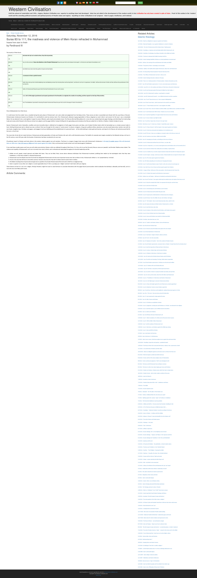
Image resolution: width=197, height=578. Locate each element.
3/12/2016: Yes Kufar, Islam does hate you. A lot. (148, 219)
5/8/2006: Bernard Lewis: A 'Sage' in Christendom (148, 561)
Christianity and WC (92, 24)
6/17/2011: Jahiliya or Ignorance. (145, 428)
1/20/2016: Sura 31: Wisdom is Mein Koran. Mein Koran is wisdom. (152, 253)
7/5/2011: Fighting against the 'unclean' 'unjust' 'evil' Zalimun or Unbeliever (154, 397)
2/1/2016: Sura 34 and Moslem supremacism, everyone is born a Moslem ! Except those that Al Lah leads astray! (162, 244)
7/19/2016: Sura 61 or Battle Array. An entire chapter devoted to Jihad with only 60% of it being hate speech (161, 151)
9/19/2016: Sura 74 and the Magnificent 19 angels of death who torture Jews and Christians (158, 114)
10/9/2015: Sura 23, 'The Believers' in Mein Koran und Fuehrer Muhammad (154, 278)
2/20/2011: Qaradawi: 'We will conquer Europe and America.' (151, 496)
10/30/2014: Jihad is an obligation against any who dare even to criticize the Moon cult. (157, 351)
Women (143, 28)
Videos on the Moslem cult (125, 28)
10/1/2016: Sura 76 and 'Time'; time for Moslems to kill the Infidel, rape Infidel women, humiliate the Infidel (161, 108)
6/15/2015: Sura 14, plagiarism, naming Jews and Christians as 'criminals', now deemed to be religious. (160, 305)
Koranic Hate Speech (54, 28)
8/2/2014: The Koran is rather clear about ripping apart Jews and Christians (154, 367)
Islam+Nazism (22, 28)
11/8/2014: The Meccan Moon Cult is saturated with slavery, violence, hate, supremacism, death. (159, 345)
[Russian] (97, 2)
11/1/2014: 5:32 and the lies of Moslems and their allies (150, 348)
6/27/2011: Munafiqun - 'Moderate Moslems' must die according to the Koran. (155, 410)
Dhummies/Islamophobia (149, 24)
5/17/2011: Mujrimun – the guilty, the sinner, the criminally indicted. (153, 453)
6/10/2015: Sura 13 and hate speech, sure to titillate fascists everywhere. (154, 308)
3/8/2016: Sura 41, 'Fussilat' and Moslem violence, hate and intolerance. (153, 222)
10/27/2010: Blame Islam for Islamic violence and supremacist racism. (153, 517)
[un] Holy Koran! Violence (44, 24)
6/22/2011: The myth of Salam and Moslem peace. (149, 419)
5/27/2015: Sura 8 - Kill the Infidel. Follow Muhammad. (150, 321)
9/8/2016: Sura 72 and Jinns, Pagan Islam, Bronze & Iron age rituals (152, 121)
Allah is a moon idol (56, 24)
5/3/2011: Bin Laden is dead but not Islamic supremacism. (150, 471)
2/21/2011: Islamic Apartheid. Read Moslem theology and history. (152, 493)
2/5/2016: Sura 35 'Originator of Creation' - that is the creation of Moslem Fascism (155, 241)
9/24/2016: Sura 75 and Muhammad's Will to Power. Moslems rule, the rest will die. (156, 111)
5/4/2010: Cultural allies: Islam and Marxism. (147, 536)
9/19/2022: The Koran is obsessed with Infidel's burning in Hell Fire (152, 56)
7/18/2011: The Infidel (143, 385)
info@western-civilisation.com (111, 572)
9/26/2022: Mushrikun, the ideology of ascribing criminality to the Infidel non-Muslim (156, 53)
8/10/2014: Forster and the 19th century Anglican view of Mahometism (153, 357)
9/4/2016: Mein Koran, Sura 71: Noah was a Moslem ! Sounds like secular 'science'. (156, 124)
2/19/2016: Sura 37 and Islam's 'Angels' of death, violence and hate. (152, 234)
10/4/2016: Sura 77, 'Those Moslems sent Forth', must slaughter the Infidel (154, 105)
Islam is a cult (14, 28)
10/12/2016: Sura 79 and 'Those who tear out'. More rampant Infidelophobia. (155, 99)
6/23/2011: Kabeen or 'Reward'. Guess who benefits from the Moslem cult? (154, 416)
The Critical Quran (106, 28)
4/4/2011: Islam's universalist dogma (146, 477)
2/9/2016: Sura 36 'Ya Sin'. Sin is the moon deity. (148, 238)
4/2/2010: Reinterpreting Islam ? (145, 539)
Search (140, 2)
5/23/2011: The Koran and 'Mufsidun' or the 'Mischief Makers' (151, 447)
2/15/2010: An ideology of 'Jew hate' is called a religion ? (150, 545)
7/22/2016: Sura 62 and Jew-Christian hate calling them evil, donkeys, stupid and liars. (156, 148)
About (15, 21)
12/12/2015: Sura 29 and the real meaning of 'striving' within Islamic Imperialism (155, 259)
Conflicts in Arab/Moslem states (120, 24)
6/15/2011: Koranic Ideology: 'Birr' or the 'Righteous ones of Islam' (152, 431)
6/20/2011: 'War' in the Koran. (144, 425)
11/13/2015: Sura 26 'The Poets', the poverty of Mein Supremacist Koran (153, 268)
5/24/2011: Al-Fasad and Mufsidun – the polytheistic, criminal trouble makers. (155, 444)
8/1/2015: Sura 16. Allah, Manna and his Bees (148, 299)
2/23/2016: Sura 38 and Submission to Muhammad (149, 231)
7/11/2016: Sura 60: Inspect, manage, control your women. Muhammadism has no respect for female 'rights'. (161, 154)
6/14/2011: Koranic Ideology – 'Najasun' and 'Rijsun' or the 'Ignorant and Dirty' (155, 434)
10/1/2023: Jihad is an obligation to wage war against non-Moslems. (152, 41)
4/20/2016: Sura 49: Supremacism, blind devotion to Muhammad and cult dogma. (155, 194)
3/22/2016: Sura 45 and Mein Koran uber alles (148, 207)
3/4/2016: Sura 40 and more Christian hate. (147, 225)
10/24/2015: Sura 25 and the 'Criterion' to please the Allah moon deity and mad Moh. (156, 271)
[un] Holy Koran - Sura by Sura (17, 24)
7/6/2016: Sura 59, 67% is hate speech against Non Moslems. (151, 158)
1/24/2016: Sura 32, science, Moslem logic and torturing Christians (152, 250)
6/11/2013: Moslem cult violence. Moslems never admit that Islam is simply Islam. (155, 370)
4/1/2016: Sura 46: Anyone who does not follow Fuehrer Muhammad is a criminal (155, 204)
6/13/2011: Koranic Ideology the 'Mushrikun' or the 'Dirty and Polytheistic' (154, 437)
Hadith (176, 24)
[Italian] (87, 2)
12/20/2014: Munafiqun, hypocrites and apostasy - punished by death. (153, 342)
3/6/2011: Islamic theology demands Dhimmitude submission (151, 484)
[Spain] (83, 2)
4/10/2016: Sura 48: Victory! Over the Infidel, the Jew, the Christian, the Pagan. (155, 198)
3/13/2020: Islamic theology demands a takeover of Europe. (151, 78)
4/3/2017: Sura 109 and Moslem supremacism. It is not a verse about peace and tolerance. (157, 84)
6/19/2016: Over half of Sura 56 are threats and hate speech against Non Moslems (156, 167)
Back (8, 33)
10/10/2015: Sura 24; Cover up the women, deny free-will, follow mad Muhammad (156, 274)
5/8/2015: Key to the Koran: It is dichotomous (148, 336)
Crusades (131, 24)
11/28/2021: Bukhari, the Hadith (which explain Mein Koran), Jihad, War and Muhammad (157, 68)
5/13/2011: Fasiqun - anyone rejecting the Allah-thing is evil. (151, 459)
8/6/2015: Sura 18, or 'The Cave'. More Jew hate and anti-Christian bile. (153, 293)
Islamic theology (39, 28)
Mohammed (81, 28)
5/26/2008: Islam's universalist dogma (146, 551)
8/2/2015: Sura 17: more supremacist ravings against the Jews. (151, 296)
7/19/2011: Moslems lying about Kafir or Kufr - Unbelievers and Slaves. (153, 382)
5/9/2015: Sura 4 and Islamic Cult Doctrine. (147, 333)
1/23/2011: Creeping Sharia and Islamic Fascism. (148, 508)
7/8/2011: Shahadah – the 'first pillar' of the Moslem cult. (150, 391)
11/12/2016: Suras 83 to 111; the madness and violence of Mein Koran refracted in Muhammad (158, 87)
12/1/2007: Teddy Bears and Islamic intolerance (148, 557)
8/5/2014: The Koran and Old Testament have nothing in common (152, 364)
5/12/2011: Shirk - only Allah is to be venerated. (148, 462)
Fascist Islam (159, 24)
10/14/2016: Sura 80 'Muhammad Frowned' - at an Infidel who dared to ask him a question (157, 96)
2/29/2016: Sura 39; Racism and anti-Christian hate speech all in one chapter (154, 228)
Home (10, 21)
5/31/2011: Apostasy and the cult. (145, 441)
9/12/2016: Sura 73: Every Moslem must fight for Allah (150, 118)
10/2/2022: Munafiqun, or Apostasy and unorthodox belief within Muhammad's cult (156, 50)
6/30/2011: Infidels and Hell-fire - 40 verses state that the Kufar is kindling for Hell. (155, 404)
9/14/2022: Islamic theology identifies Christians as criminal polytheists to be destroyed (156, 59)
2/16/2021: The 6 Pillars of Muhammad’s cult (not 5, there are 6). (152, 74)
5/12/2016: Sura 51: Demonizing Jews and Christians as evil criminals (153, 188)
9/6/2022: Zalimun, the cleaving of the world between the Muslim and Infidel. (155, 62)
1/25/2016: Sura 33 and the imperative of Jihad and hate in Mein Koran (153, 247)
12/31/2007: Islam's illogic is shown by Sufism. (148, 554)
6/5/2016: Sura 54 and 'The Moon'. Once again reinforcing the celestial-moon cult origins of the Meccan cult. (161, 179)
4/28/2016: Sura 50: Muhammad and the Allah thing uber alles (151, 191)
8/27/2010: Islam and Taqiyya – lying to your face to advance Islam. (152, 524)
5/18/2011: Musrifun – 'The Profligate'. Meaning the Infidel (151, 450)
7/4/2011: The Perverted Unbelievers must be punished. (150, 401)
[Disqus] (68, 194)
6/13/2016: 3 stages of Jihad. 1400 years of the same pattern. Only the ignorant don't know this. (158, 170)
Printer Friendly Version (17, 33)
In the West (182, 24)
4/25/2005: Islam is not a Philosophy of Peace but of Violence (151, 567)
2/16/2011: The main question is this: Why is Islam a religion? (151, 499)
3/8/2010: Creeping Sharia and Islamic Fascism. (148, 542)
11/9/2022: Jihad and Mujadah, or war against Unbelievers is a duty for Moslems (155, 44)
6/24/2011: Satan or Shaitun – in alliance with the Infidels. (150, 413)
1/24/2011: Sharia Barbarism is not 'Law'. (147, 505)
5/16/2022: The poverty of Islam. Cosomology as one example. (151, 65)
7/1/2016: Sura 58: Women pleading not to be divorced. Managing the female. (155, 161)
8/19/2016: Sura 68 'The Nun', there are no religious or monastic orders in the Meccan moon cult (159, 133)
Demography (138, 24)
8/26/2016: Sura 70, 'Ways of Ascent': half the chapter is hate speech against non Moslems (157, 127)
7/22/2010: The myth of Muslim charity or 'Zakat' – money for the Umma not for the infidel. (158, 530)
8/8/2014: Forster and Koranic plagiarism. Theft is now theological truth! (153, 361)
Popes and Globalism (90, 28)
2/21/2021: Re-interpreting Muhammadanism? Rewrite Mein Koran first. (154, 71)
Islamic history (30, 28)
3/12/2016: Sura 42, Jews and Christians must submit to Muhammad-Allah (154, 216)
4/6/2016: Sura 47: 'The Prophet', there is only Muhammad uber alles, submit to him (156, 201)
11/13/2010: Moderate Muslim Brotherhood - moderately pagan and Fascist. (154, 514)
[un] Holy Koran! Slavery (31, 24)
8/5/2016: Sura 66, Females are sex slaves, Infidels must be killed (152, 136)
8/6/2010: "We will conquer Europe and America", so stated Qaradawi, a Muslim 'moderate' (158, 527)
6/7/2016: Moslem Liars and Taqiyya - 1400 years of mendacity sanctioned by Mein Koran (157, 176)
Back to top (98, 575)
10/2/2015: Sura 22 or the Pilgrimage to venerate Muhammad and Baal (153, 281)
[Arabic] (90, 2)
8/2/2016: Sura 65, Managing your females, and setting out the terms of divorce (155, 139)
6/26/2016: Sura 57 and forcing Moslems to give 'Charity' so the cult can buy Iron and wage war (158, 164)
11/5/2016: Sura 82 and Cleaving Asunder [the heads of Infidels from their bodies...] (156, 90)
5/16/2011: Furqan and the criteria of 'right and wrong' (150, 456)
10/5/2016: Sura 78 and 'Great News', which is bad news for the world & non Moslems (156, 102)
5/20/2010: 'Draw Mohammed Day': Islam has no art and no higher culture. (154, 533)
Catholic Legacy (75, 24)
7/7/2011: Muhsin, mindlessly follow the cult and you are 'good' (151, 394)
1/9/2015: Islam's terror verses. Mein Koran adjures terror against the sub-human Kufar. (157, 339)
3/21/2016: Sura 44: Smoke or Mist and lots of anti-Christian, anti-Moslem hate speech (156, 210)
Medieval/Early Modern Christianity (68, 28)
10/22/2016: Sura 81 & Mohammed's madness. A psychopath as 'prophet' (154, 93)
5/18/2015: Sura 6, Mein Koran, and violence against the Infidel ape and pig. (154, 327)
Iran (188, 24)
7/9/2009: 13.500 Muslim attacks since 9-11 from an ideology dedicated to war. (155, 548)
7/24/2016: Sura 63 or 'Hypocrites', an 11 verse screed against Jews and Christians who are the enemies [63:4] (161, 145)
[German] (80, 2)
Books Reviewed (65, 24)
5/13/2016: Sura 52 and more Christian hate (147, 185)
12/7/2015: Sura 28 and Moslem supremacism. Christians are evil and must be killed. (156, 262)
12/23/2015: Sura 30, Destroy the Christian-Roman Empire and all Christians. (154, 256)
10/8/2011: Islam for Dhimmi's (144, 376)
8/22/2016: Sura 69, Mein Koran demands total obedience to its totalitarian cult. (155, 130)
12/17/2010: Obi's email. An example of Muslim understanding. (151, 511)
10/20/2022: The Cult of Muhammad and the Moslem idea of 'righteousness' (154, 47)
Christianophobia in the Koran (105, 24)
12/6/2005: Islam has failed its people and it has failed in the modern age (153, 564)
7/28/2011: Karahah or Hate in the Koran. (147, 379)
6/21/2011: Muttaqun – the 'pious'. (145, 422)
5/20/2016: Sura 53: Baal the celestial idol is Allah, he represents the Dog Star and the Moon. (158, 182)
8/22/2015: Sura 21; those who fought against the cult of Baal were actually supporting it (157, 284)
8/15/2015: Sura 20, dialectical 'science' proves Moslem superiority (152, 287)
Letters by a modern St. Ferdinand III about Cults (31, 21)
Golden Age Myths (168, 24)
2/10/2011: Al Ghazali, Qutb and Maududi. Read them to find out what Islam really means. (157, 502)
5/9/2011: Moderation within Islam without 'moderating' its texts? (152, 468)
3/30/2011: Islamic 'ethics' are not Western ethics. (149, 481)
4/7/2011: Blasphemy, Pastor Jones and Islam (148, 474)
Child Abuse (83, 24)
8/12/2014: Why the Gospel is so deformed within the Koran (151, 354)
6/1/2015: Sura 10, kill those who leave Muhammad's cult (150, 314)
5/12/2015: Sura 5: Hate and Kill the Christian (148, 330)
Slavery (98, 28)
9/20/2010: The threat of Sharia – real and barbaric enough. (151, 521)
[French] (77, 2)
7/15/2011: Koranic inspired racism (145, 388)
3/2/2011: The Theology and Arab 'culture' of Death (149, 487)
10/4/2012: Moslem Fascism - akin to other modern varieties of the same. (154, 373)
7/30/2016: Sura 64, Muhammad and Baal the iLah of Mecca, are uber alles (154, 142)
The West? (115, 28)
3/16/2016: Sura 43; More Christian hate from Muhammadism (151, 213)
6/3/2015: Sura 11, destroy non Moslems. (147, 311)
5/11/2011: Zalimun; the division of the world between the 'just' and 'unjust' (154, 465)
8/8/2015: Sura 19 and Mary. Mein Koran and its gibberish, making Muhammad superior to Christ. (159, 290)
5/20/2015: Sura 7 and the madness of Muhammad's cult (150, 324)
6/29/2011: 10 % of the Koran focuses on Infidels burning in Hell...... (152, 407)
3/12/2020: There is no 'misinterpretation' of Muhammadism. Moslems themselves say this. (157, 81)
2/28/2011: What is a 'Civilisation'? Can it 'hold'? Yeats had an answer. (153, 490)
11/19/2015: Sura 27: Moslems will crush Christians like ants (151, 265)
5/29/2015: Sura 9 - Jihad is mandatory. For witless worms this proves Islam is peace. (156, 317)
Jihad (46, 28)
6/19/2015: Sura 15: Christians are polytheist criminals (149, 302)
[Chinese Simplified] (94, 2)
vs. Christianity (136, 28)
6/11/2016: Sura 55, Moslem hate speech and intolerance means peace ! (153, 173)
